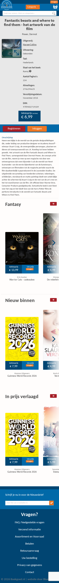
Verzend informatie (29, 529)
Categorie (31, 7)
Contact (29, 572)
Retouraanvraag (29, 551)
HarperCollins (29, 45)
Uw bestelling (29, 558)
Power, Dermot (29, 34)
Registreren (14, 128)
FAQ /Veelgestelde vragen (29, 522)
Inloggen (54, 2)
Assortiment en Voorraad (29, 536)
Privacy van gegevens (29, 565)
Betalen (29, 543)
